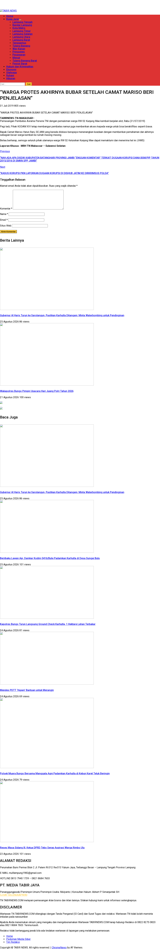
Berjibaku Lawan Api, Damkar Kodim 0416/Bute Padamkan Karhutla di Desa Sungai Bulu (50, 558)
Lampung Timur (21, 31)
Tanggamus (19, 42)
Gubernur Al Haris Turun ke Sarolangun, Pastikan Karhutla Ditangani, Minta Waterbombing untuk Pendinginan (62, 315)
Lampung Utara (21, 36)
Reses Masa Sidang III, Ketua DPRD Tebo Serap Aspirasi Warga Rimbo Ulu (42, 847)
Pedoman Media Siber (18, 939)
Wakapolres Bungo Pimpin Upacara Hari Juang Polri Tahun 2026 (36, 391)
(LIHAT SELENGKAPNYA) (13, 894)
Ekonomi (11, 69)
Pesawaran (18, 54)
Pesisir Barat (19, 63)
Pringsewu (18, 51)
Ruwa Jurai (12, 19)
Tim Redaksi (13, 942)
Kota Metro (18, 28)
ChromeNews (59, 947)
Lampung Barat (21, 39)
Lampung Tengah (22, 22)
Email (4, 219)
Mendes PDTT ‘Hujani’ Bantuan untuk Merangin (27, 690)
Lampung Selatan (22, 33)
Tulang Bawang (21, 45)
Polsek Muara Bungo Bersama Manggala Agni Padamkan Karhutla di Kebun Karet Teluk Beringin (55, 773)
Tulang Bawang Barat (24, 60)
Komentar (6, 208)
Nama (4, 214)
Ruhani (10, 75)
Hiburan (10, 78)
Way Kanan (18, 48)
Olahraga (11, 72)
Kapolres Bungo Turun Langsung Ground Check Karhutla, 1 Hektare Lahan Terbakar (47, 624)
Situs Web (5, 225)
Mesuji (16, 57)
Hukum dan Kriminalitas (19, 66)
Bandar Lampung (22, 25)
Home (9, 16)
